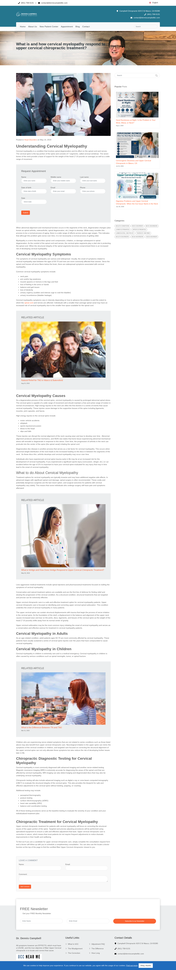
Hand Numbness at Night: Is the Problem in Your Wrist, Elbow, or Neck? (136, 121)
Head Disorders (30, 140)
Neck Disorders (151, 226)
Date (23, 198)
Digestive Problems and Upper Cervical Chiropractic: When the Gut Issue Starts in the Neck (137, 202)
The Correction (74, 953)
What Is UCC (73, 944)
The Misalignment (75, 949)
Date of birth (26, 188)
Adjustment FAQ (98, 944)
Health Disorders (122, 236)
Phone (82, 188)
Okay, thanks (145, 965)
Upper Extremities (139, 229)
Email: (67, 864)
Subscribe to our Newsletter (134, 921)
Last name (84, 177)
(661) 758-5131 (27, 3)
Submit (25, 213)
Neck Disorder (137, 226)
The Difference (97, 949)
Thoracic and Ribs (143, 233)
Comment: (23, 874)
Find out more (132, 965)
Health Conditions (122, 226)
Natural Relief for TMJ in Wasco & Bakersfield (42, 380)
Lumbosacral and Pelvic (125, 233)
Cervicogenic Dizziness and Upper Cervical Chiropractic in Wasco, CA (133, 162)
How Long (95, 953)
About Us (32, 26)
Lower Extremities (123, 229)
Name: (21, 864)
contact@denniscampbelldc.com (54, 3)
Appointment (67, 26)
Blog (78, 26)
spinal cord (28, 303)
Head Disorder (151, 236)
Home (23, 26)
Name (23, 177)
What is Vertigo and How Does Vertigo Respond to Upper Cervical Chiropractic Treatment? (62, 570)
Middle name (56, 177)
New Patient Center (49, 26)
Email (53, 188)
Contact (86, 26)
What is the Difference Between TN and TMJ (41, 727)
